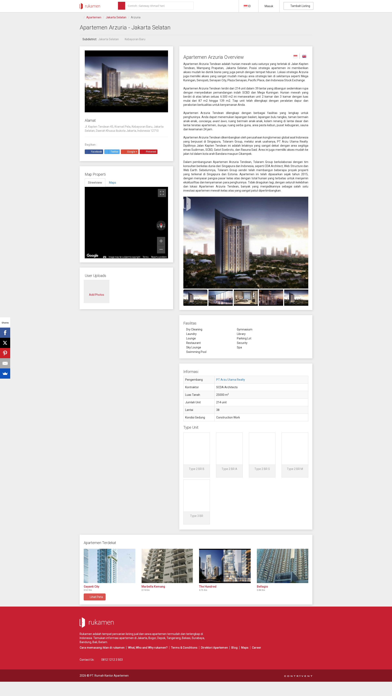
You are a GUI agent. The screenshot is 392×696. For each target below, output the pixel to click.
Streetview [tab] (95, 182)
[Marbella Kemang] (167, 566)
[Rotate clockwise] (164, 225)
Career (256, 647)
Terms (146, 257)
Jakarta (142, 638)
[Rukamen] (90, 5)
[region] (126, 222)
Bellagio (262, 586)
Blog (234, 647)
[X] (5, 343)
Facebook (96, 151)
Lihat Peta (96, 597)
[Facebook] (5, 333)
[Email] (5, 363)
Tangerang (174, 638)
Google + (132, 151)
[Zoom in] (161, 241)
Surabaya (198, 638)
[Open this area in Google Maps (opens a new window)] (92, 255)
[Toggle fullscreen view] (162, 193)
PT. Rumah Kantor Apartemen (109, 675)
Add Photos (96, 294)
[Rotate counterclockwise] (157, 225)
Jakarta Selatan (116, 17)
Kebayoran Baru (135, 39)
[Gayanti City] (109, 566)
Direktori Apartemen (214, 647)
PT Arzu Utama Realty (230, 379)
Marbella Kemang (153, 586)
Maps (244, 647)
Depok (161, 638)
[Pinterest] (5, 353)
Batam (102, 642)
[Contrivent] (298, 675)
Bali (94, 642)
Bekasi (186, 638)
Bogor (152, 638)
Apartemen (93, 17)
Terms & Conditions (184, 647)
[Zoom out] (161, 249)
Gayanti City (91, 586)
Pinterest (151, 151)
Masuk (269, 6)
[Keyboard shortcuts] (104, 257)
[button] (196, 455)
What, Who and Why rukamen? (148, 647)
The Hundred (207, 586)
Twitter (114, 151)
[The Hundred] (225, 566)
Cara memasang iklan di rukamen (102, 647)
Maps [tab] (112, 182)
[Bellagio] (282, 566)
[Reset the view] (161, 226)
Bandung (85, 642)
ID (249, 6)
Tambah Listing (299, 6)
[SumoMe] (5, 373)
